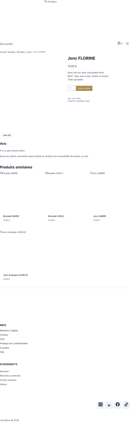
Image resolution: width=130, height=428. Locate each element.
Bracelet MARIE (11, 216)
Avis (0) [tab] (7, 135)
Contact (4, 335)
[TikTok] (126, 405)
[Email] (109, 405)
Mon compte (6, 44)
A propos (4, 348)
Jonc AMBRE (99, 216)
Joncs (87, 101)
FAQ (2, 352)
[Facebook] (117, 405)
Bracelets (80, 101)
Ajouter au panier (84, 88)
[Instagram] (100, 405)
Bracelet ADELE (56, 216)
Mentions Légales (9, 330)
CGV (2, 339)
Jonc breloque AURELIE (15, 275)
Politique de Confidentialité (14, 343)
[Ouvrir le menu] (127, 43)
